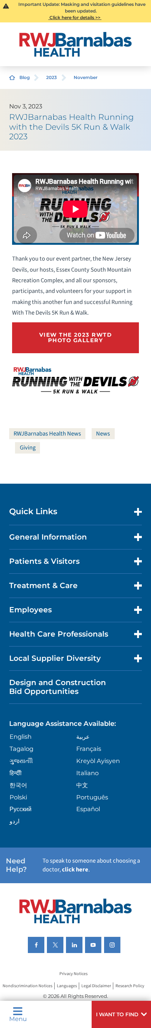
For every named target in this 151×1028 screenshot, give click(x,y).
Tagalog (21, 748)
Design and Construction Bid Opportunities (57, 687)
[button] (121, 1014)
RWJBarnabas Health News (47, 433)
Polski (18, 797)
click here (75, 869)
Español (88, 809)
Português (92, 797)
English (21, 736)
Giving (28, 447)
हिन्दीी (16, 773)
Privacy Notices (73, 974)
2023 (51, 77)
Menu (18, 1018)
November (85, 77)
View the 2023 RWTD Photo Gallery (75, 338)
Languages (67, 986)
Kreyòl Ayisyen (98, 760)
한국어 (18, 785)
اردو (14, 821)
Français (88, 748)
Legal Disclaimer (96, 986)
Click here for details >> (75, 17)
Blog (24, 77)
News (103, 433)
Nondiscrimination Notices (27, 986)
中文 (82, 785)
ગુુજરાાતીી (21, 760)
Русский (21, 809)
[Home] (75, 44)
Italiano (87, 773)
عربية (83, 736)
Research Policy (129, 986)
